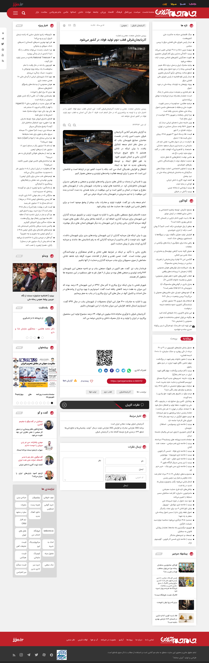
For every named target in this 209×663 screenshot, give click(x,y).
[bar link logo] (18, 5)
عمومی (124, 25)
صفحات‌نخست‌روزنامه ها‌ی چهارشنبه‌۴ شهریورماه (34, 396)
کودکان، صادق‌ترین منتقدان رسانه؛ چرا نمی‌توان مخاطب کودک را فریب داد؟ (167, 568)
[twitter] (3, 45)
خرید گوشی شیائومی (49, 507)
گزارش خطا (67, 381)
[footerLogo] (178, 640)
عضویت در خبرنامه (108, 640)
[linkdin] (106, 370)
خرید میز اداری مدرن (35, 567)
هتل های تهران (22, 533)
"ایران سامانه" (178, 657)
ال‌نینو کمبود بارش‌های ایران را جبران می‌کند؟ (29, 475)
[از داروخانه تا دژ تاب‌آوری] (55, 321)
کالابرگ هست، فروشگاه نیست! (166, 595)
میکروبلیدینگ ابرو (35, 544)
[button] (42, 338)
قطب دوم (108, 392)
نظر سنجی (70, 640)
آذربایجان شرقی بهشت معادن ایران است (127, 424)
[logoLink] (175, 13)
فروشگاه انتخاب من (36, 533)
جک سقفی (49, 565)
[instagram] (3, 34)
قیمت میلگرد (21, 565)
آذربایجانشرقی (125, 392)
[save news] (74, 25)
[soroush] (100, 370)
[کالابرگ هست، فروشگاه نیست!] (185, 587)
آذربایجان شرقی (138, 25)
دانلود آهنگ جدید (35, 514)
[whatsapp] (129, 370)
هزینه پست (35, 505)
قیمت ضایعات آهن (21, 544)
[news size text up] (64, 125)
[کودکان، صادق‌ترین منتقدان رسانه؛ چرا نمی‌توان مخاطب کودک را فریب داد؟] (185, 568)
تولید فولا (92, 392)
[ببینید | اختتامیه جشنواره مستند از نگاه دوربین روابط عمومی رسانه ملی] (35, 277)
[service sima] (174, 4)
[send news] (69, 25)
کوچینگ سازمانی (37, 555)
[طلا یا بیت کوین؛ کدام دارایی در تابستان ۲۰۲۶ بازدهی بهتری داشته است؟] (185, 618)
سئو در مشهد (21, 512)
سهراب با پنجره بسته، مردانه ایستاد (30, 450)
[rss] (3, 61)
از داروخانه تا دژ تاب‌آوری (38, 318)
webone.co (49, 531)
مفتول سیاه (49, 553)
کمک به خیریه (51, 544)
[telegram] (3, 39)
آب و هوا (94, 640)
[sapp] (3, 56)
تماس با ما (149, 640)
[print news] (64, 26)
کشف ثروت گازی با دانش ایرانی (31, 464)
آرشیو (121, 640)
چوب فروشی (49, 497)
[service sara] (183, 4)
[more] (158, 554)
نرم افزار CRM (23, 521)
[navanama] (192, 4)
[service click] (165, 4)
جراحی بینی (21, 497)
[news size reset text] (69, 125)
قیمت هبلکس (23, 555)
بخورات (23, 505)
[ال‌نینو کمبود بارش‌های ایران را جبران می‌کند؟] (49, 475)
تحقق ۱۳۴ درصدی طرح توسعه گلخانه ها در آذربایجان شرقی (119, 432)
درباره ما (139, 640)
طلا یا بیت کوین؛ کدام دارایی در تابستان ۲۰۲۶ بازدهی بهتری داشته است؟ (166, 619)
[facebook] (112, 370)
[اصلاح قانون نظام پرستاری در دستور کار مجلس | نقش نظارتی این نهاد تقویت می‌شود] (49, 428)
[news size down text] (74, 125)
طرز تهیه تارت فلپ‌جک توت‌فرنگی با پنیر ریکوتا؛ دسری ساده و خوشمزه (173, 327)
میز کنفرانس (21, 572)
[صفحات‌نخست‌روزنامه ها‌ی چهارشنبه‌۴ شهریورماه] (35, 372)
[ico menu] (16, 13)
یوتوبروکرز (36, 497)
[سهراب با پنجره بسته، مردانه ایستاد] (49, 446)
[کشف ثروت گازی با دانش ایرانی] (49, 461)
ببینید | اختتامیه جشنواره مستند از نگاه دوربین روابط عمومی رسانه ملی (37, 297)
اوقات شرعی (83, 640)
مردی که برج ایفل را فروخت (167, 602)
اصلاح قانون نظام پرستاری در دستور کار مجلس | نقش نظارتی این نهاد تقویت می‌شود (29, 432)
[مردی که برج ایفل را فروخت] (185, 605)
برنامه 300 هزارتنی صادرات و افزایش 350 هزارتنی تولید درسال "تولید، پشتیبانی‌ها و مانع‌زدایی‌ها (104, 428)
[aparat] (3, 50)
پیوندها (129, 640)
